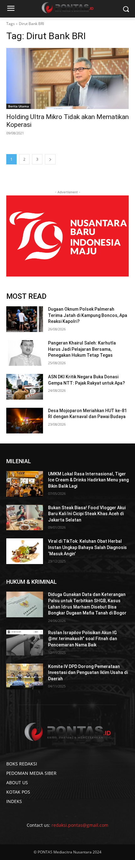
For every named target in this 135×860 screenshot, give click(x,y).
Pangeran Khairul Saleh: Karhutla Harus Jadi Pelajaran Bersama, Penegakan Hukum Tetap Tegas (82, 349)
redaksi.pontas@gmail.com (79, 825)
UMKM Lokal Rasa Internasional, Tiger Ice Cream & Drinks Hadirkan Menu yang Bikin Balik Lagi (88, 480)
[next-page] (50, 159)
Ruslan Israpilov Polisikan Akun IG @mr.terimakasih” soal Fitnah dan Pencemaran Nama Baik (82, 638)
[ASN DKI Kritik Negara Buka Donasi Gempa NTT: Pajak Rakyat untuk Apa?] (24, 387)
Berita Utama (18, 106)
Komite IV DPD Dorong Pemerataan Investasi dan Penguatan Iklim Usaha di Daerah (88, 672)
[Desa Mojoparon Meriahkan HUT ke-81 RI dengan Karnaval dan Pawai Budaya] (24, 420)
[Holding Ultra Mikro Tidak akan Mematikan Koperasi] (67, 78)
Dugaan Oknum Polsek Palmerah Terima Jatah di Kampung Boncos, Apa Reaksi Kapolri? (87, 315)
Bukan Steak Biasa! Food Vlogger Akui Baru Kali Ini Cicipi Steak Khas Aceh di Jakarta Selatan (87, 513)
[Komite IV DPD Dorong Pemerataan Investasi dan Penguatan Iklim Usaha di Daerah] (24, 676)
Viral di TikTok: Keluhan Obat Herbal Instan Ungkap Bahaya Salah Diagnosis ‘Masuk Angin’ (87, 547)
